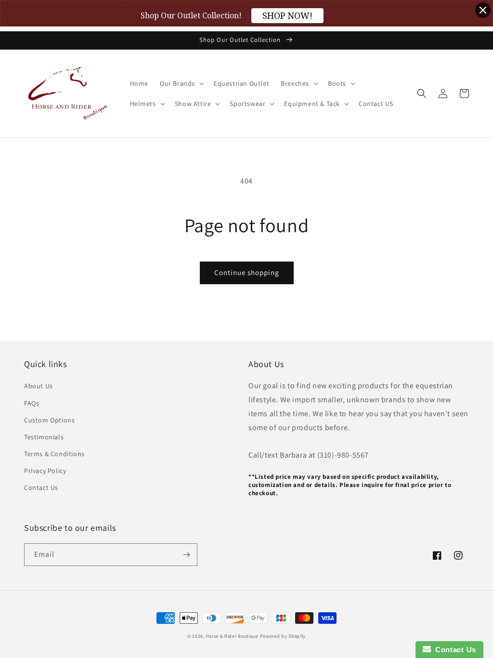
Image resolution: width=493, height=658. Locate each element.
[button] (181, 83)
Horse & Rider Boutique (232, 636)
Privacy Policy (45, 470)
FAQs (31, 403)
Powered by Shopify (283, 636)
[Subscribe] (186, 554)
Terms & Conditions (54, 453)
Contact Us (41, 487)
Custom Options (49, 420)
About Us (38, 386)
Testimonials (44, 437)
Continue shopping (246, 272)
